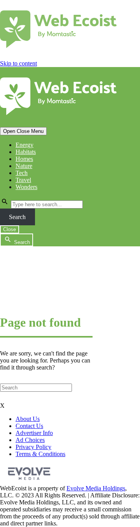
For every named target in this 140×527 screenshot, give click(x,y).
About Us (28, 419)
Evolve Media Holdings (95, 488)
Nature (24, 166)
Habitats (26, 152)
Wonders (26, 187)
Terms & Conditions (40, 454)
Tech (22, 173)
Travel (23, 180)
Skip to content (18, 63)
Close (9, 229)
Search (17, 217)
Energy (24, 144)
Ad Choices (30, 440)
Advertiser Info (34, 433)
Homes (24, 159)
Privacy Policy (33, 447)
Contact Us (29, 426)
